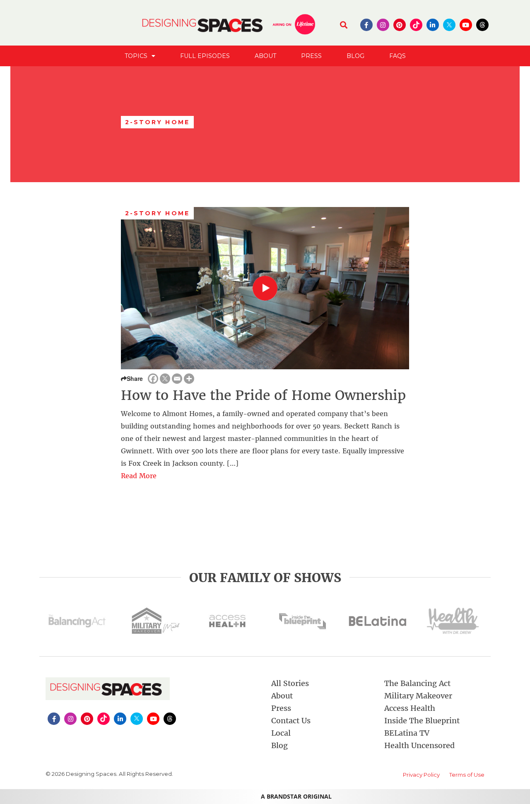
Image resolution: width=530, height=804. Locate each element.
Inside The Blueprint (422, 720)
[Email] (177, 378)
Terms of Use (466, 774)
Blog (355, 56)
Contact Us (291, 720)
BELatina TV (406, 733)
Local (281, 733)
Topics (136, 56)
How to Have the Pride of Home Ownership (263, 395)
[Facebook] (153, 378)
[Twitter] (165, 378)
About (265, 56)
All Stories (290, 683)
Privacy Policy (421, 774)
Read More (139, 476)
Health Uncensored (419, 745)
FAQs (397, 56)
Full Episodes (205, 56)
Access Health (409, 708)
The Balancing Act (417, 683)
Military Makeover (418, 695)
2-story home (157, 213)
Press (311, 56)
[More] (189, 378)
